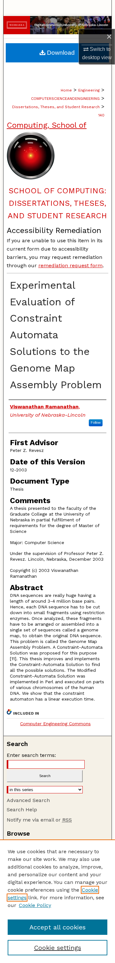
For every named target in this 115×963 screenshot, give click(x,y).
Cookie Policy (35, 905)
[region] (57, 901)
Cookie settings (57, 947)
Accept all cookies (57, 927)
